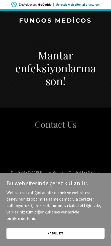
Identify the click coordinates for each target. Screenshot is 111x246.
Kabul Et (55, 233)
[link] (55, 21)
